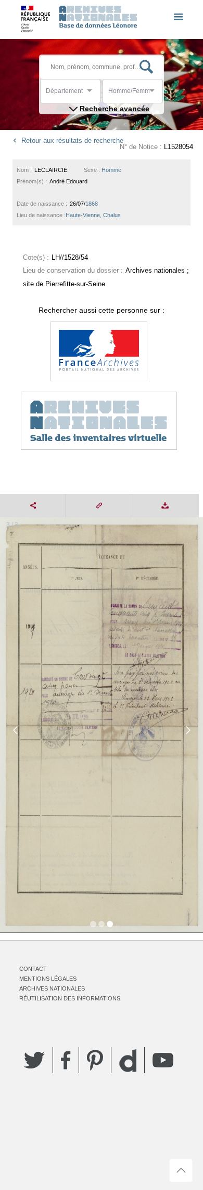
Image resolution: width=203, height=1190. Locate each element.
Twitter (34, 1060)
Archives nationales (52, 988)
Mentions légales (48, 978)
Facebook (66, 1060)
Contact (33, 969)
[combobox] (92, 93)
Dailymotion (127, 1060)
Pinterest (95, 1060)
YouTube (163, 1060)
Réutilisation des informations (69, 998)
